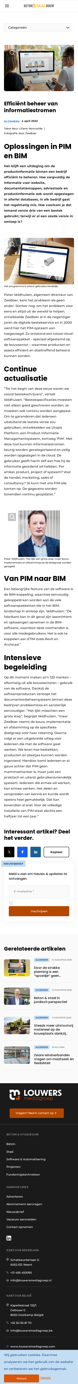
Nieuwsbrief (15, 1212)
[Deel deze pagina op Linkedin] (35, 852)
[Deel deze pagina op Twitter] (9, 852)
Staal (9, 1151)
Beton (10, 1144)
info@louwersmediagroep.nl (31, 1280)
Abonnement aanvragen (24, 1204)
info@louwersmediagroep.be (31, 1330)
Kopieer (56, 852)
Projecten (13, 1167)
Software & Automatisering (26, 1159)
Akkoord (21, 1378)
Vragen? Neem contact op (35, 1113)
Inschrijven (39, 911)
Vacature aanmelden (21, 1219)
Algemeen (12, 121)
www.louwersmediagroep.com (32, 1346)
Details (45, 1378)
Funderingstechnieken (23, 1174)
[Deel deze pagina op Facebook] (22, 852)
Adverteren (14, 1196)
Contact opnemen (19, 1227)
